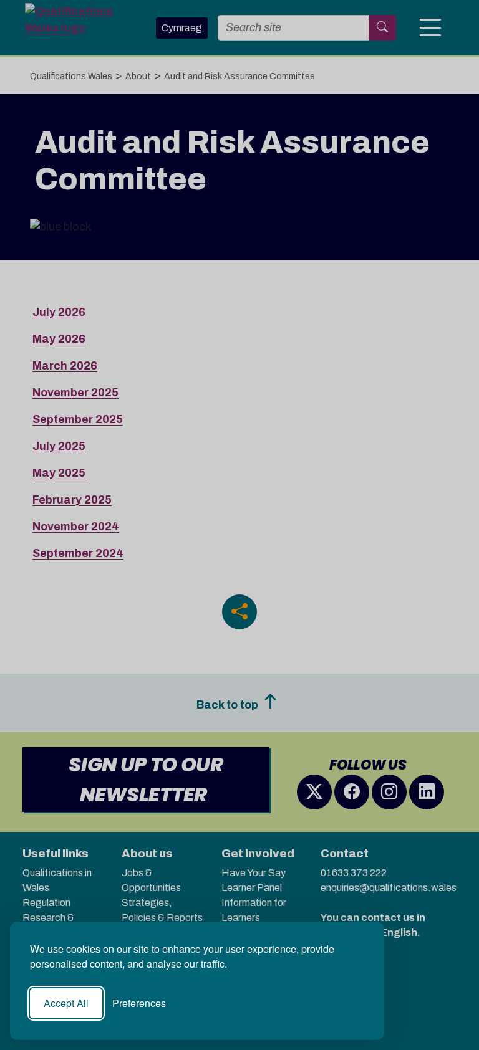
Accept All (66, 1003)
